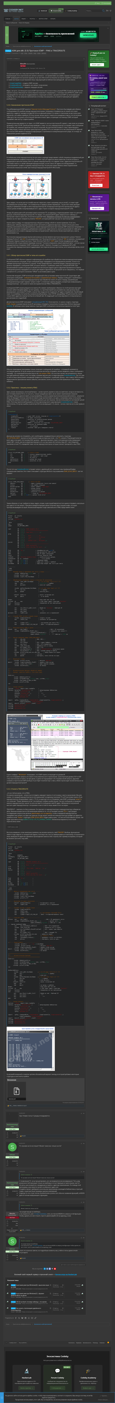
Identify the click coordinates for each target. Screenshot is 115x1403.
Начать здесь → (97, 65)
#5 (83, 1202)
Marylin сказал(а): (25, 1241)
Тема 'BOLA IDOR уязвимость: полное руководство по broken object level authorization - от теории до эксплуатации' (100, 134)
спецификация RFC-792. (40, 302)
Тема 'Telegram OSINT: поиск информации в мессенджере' (100, 122)
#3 (83, 1143)
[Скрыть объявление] (108, 28)
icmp (26, 53)
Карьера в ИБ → (97, 208)
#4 (83, 1171)
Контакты (72, 1343)
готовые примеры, (40, 1214)
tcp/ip (38, 53)
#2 (83, 1113)
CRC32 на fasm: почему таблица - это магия (31, 1302)
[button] (11, 18)
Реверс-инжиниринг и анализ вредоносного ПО (35, 1289)
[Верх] (106, 1342)
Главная (102, 1343)
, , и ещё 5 (18, 1105)
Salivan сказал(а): (25, 1174)
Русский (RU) (23, 1343)
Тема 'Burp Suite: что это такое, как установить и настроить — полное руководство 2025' (98, 159)
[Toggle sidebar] (109, 23)
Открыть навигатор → (99, 97)
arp (22, 53)
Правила (78, 1343)
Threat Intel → (96, 185)
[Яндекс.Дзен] (52, 1269)
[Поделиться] (84, 59)
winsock (44, 53)
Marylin (9, 53)
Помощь (95, 1343)
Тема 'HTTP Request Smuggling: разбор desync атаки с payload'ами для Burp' (99, 111)
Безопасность (87, 1343)
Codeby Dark (13, 1343)
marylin (30, 53)
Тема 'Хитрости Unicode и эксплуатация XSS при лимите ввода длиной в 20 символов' (99, 148)
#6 (83, 1238)
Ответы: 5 (16, 58)
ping (35, 53)
